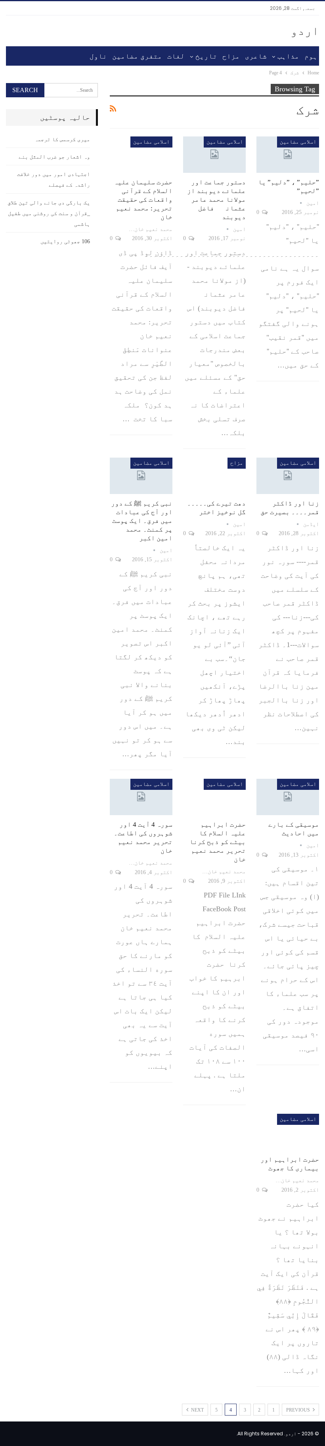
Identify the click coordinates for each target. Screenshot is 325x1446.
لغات (176, 56)
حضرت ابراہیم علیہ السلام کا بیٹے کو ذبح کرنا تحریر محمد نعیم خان (217, 842)
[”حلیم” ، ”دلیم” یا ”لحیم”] (287, 154)
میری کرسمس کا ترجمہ (62, 139)
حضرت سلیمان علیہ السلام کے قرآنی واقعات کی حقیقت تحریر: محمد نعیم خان (143, 199)
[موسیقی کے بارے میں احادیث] (287, 797)
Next (197, 1410)
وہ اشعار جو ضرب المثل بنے (54, 157)
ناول (98, 56)
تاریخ (206, 56)
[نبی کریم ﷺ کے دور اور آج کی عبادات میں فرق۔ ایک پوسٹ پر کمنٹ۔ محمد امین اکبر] (141, 476)
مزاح (231, 56)
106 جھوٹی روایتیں (65, 241)
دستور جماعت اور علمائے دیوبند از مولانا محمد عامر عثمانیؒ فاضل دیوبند (216, 199)
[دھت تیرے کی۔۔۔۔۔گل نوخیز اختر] (214, 476)
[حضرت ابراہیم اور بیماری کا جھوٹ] (287, 1132)
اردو (305, 30)
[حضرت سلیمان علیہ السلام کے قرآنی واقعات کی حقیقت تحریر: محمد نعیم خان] (141, 154)
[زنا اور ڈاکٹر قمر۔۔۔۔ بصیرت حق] (287, 476)
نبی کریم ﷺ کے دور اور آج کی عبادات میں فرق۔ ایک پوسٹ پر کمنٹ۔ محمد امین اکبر (141, 521)
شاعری (256, 56)
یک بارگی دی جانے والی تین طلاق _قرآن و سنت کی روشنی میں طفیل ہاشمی (49, 213)
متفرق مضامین (137, 56)
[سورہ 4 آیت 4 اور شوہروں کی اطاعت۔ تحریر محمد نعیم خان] (141, 797)
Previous (298, 1410)
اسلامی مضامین (298, 142)
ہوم (310, 56)
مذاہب (288, 56)
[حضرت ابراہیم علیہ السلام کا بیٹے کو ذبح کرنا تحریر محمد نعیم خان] (214, 797)
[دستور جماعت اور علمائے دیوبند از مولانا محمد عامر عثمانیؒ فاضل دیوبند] (214, 154)
